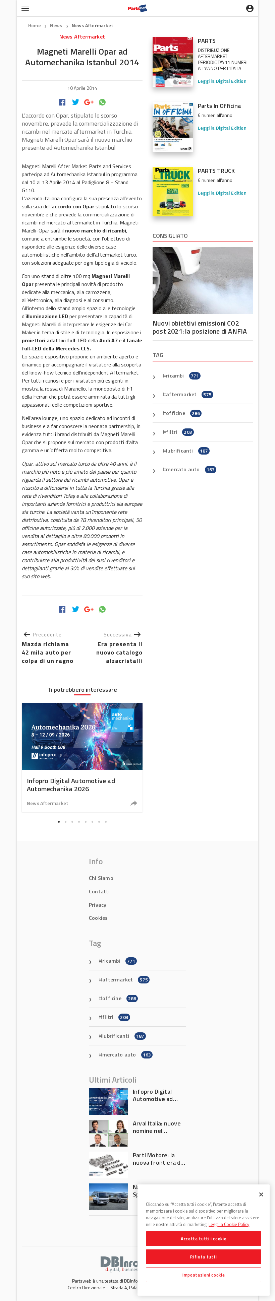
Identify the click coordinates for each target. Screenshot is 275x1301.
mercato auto (190, 469)
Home (34, 25)
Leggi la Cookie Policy (229, 1224)
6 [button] (92, 821)
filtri (179, 432)
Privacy (97, 905)
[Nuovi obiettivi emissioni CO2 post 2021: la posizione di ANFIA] (203, 280)
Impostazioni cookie (203, 1275)
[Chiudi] (261, 1194)
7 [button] (99, 821)
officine (183, 413)
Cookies (98, 918)
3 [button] (72, 821)
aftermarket (189, 394)
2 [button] (65, 821)
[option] (82, 757)
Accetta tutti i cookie (203, 1238)
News (56, 25)
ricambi (182, 375)
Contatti (99, 891)
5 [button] (85, 821)
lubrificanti (187, 451)
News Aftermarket (92, 25)
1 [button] (58, 821)
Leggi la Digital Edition (222, 80)
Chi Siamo (101, 878)
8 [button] (105, 821)
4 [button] (78, 821)
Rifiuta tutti (203, 1256)
